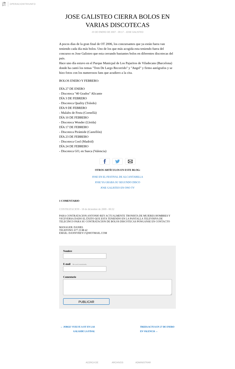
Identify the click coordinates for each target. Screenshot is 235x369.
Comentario (69, 277)
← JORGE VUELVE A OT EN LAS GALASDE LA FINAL (77, 329)
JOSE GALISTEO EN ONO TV (118, 187)
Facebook (105, 161)
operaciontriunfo (23, 4)
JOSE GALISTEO (134, 32)
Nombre (67, 251)
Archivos (117, 362)
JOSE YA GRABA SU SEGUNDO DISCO (117, 182)
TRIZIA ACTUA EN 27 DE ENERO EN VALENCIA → (157, 329)
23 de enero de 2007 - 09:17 (108, 32)
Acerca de (92, 362)
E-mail (75, 264)
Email (130, 161)
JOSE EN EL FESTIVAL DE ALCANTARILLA (117, 176)
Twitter (117, 161)
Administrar (143, 362)
